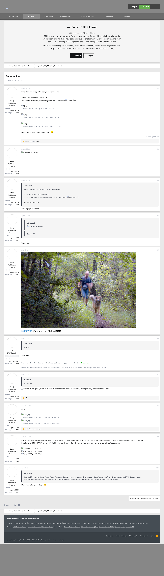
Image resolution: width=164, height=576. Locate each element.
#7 (158, 374)
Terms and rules (121, 536)
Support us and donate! (71, 363)
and (32, 141)
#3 (158, 180)
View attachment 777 (31, 202)
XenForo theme (51, 540)
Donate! (127, 16)
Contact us (110, 536)
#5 (158, 250)
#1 (158, 88)
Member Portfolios (88, 16)
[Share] (154, 88)
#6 (158, 338)
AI (22, 389)
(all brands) (102, 523)
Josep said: (28, 185)
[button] (157, 6)
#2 (158, 149)
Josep (10, 80)
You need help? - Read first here (32, 363)
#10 (157, 468)
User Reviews (65, 16)
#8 (158, 405)
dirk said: (27, 379)
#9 (158, 437)
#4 (158, 216)
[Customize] (152, 6)
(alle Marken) (52, 527)
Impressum (144, 536)
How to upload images (53, 363)
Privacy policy (133, 536)
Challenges (49, 16)
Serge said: (31, 223)
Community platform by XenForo (25, 540)
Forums (31, 16)
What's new (13, 16)
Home (152, 536)
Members (109, 16)
